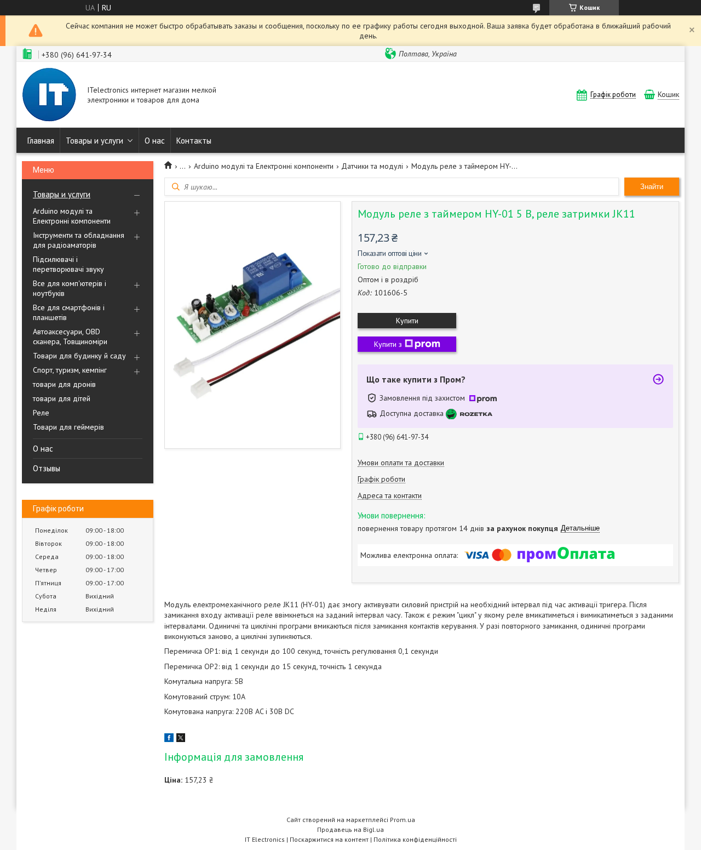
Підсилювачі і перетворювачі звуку (68, 264)
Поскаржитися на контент (329, 839)
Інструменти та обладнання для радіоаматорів (78, 240)
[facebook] (169, 739)
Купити (407, 321)
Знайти (651, 186)
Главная (40, 140)
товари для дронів (64, 384)
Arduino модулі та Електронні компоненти (72, 216)
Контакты (193, 140)
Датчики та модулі (372, 166)
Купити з (388, 344)
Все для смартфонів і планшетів (69, 312)
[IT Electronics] (49, 95)
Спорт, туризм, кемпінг (70, 370)
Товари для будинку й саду (79, 356)
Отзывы (46, 468)
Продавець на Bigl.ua (350, 829)
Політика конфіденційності (415, 839)
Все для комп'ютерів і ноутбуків (69, 288)
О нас (155, 140)
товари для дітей (61, 398)
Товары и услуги (94, 140)
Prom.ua (402, 819)
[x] (180, 739)
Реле (41, 413)
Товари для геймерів (68, 427)
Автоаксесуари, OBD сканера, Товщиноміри (70, 336)
